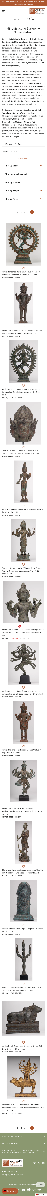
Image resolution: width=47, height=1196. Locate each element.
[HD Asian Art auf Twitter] (34, 1162)
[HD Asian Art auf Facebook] (30, 1162)
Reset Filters (23, 158)
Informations (10, 1144)
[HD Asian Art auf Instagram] (43, 1162)
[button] (23, 268)
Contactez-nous (12, 1136)
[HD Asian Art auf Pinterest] (39, 1162)
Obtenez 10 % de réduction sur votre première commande (21, 1152)
